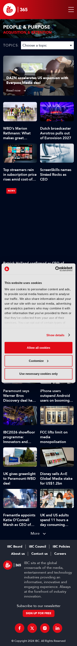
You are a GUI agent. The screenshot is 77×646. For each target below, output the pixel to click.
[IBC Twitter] (32, 628)
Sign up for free (38, 613)
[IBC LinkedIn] (57, 628)
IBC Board (14, 546)
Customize (36, 360)
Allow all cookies (38, 347)
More (35, 533)
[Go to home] (15, 9)
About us (18, 554)
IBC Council (37, 546)
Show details (55, 335)
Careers (60, 554)
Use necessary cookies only (38, 373)
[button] (70, 9)
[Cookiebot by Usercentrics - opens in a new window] (55, 268)
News (11, 190)
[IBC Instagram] (45, 628)
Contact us (39, 554)
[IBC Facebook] (19, 628)
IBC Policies (61, 546)
